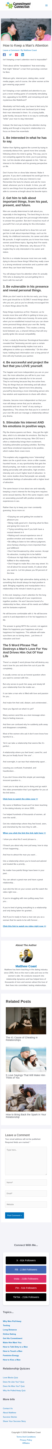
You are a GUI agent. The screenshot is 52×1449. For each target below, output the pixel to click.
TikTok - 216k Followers (26, 1297)
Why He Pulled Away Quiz (14, 1390)
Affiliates (26, 1443)
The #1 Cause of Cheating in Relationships (22, 1038)
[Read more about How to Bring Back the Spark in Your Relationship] (26, 1098)
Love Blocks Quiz (10, 1378)
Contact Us (8, 1408)
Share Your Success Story (14, 1421)
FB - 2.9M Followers (26, 1269)
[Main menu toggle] (46, 5)
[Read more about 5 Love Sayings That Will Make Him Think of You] (26, 1059)
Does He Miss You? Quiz (14, 1386)
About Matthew (9, 1413)
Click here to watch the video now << (20, 799)
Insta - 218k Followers (26, 1278)
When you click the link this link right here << (24, 833)
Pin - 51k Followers (26, 1288)
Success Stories (10, 1417)
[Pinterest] (16, 54)
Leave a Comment (11, 50)
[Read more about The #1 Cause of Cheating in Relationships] (26, 1021)
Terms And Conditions (26, 1437)
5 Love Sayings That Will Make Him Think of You (25, 1076)
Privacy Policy (26, 1440)
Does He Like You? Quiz (13, 1382)
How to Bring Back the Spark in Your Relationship (26, 1115)
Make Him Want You (12, 1343)
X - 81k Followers (26, 1260)
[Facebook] (4, 54)
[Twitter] (10, 54)
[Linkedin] (22, 54)
